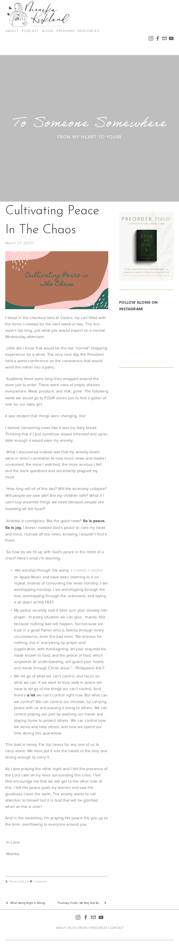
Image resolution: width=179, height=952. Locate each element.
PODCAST (30, 31)
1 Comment (40, 881)
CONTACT (116, 928)
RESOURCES (98, 928)
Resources (88, 31)
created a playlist (88, 570)
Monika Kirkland (19, 881)
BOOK (47, 31)
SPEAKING (65, 31)
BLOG (73, 928)
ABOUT (12, 31)
